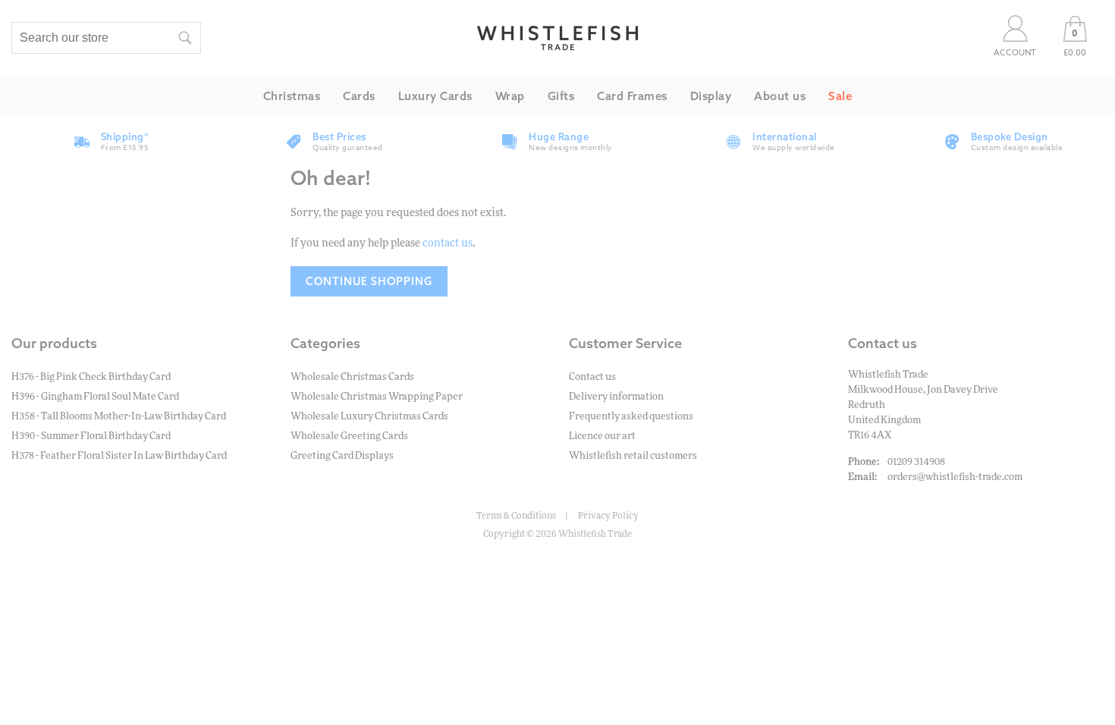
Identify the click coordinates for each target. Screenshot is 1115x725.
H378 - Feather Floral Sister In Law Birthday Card (119, 456)
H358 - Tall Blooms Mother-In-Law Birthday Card (118, 417)
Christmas (292, 96)
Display (711, 96)
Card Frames (632, 96)
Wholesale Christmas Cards (352, 377)
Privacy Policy (608, 515)
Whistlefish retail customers (633, 456)
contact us (447, 243)
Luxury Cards (435, 96)
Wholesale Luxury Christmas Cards (369, 417)
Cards (359, 96)
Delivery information (616, 397)
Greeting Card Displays (342, 456)
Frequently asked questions (631, 417)
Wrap (510, 96)
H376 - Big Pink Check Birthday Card (91, 377)
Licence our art (602, 436)
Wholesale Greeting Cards (349, 436)
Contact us (592, 377)
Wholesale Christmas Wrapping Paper (377, 397)
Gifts (561, 96)
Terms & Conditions (516, 515)
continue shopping (369, 281)
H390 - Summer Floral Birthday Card (91, 436)
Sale (840, 96)
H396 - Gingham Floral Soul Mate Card (95, 397)
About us (780, 96)
